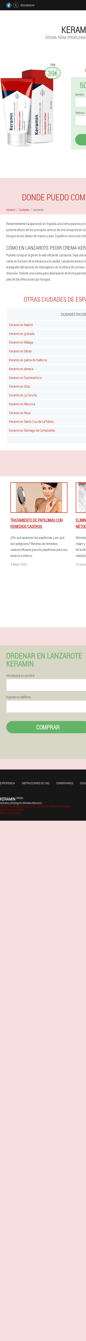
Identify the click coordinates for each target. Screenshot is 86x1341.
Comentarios (64, 783)
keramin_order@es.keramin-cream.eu (21, 803)
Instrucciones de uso (35, 783)
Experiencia (7, 783)
